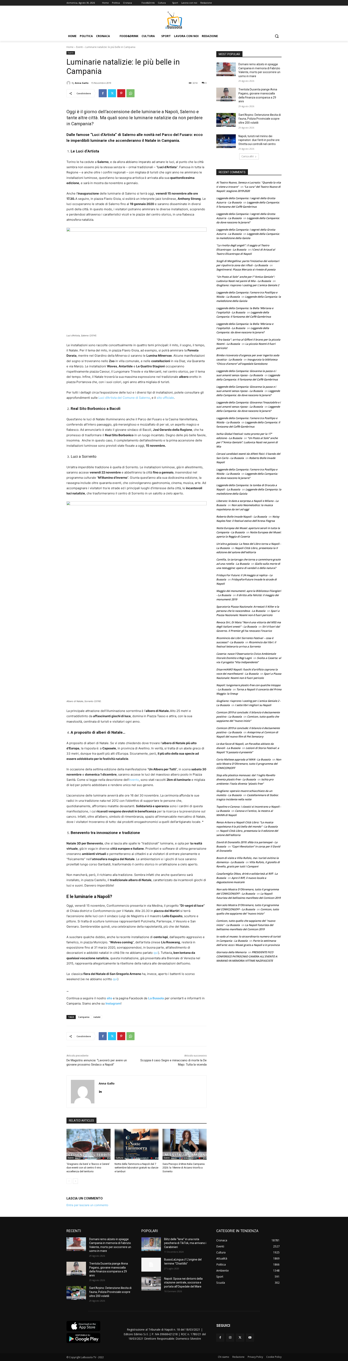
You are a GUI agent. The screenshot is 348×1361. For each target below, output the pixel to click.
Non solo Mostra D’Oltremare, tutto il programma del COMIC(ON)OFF (248, 764)
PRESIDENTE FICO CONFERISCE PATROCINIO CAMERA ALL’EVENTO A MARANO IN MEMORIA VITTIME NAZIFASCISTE (246, 956)
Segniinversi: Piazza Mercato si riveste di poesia (246, 269)
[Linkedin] (100, 1090)
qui (155, 953)
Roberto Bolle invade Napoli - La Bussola (241, 516)
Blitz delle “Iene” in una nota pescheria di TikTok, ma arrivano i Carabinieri (185, 1243)
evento (134, 780)
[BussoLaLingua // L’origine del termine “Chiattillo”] (151, 1264)
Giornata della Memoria (231, 952)
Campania (83, 1016)
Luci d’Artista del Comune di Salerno (124, 398)
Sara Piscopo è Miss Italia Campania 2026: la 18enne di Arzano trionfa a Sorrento (184, 1167)
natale (96, 1016)
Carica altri (247, 156)
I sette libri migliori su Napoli (253, 705)
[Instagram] (230, 1337)
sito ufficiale (165, 398)
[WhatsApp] (130, 93)
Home (70, 47)
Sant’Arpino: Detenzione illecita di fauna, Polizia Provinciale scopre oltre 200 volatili (259, 118)
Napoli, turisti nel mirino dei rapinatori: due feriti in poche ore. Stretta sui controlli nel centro (259, 140)
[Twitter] (112, 93)
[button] (277, 36)
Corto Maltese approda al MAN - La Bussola (243, 759)
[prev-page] (68, 1181)
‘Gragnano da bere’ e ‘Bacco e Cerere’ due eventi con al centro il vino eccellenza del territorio (88, 1167)
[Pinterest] (121, 93)
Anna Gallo (81, 82)
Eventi (79, 47)
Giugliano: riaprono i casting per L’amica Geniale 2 (247, 285)
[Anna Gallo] (69, 83)
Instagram (113, 1003)
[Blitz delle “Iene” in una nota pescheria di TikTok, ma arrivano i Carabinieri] (151, 1244)
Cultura (119, 1157)
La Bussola (156, 998)
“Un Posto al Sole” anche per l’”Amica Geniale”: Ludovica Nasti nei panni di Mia (247, 442)
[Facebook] (103, 93)
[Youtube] (250, 1337)
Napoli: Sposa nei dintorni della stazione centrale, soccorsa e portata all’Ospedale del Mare (183, 1282)
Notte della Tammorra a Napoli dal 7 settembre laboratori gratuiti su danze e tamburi (136, 1167)
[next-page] (75, 1181)
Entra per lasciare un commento (87, 1205)
